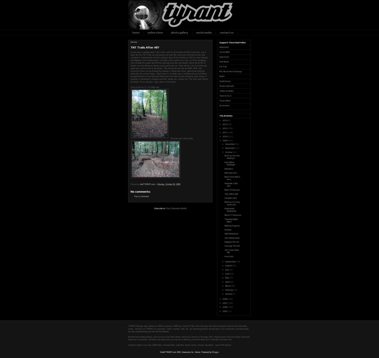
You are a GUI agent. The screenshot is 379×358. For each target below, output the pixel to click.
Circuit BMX (224, 52)
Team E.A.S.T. (225, 96)
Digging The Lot (232, 242)
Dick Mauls (224, 61)
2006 (225, 307)
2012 (225, 128)
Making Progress (232, 225)
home (135, 32)
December (230, 144)
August (228, 265)
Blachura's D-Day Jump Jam (232, 203)
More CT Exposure (233, 215)
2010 (225, 136)
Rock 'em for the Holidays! (232, 156)
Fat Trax (223, 66)
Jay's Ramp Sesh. (232, 238)
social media (204, 32)
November (230, 148)
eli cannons (224, 105)
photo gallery (179, 32)
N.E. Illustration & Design (230, 71)
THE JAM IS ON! (231, 194)
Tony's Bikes (225, 100)
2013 (225, 124)
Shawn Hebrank (226, 86)
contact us (226, 32)
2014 (225, 120)
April (227, 282)
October (229, 152)
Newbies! (229, 169)
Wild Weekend (231, 233)
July (227, 269)
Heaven (228, 229)
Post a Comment (141, 196)
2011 (225, 132)
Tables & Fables (226, 91)
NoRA (222, 76)
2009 (225, 140)
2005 (225, 311)
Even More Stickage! (230, 163)
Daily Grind (224, 57)
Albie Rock (224, 47)
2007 (225, 303)
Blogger (215, 352)
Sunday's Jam (231, 198)
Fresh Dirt (229, 256)
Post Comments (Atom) (176, 208)
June (227, 274)
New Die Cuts (231, 173)
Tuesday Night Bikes (231, 220)
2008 (225, 299)
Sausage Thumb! (232, 246)
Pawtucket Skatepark (230, 209)
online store (155, 32)
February (229, 290)
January (228, 294)
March (228, 286)
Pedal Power (225, 81)
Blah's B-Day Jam (232, 190)
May (227, 278)
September (230, 261)
